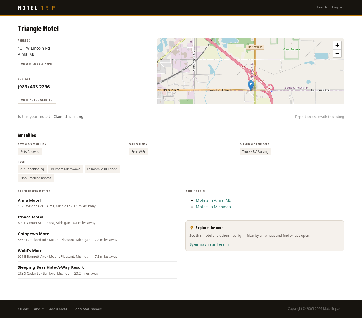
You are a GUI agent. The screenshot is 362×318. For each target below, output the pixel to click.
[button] (251, 85)
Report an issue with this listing (319, 116)
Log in (337, 7)
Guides (23, 309)
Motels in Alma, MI (213, 200)
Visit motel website (36, 99)
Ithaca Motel (30, 217)
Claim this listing (68, 116)
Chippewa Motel (34, 233)
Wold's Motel (31, 250)
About (39, 309)
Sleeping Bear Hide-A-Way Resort (51, 267)
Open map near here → (209, 244)
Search (322, 7)
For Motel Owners (87, 309)
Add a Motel (58, 309)
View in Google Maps (36, 63)
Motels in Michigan (213, 206)
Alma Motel (29, 200)
